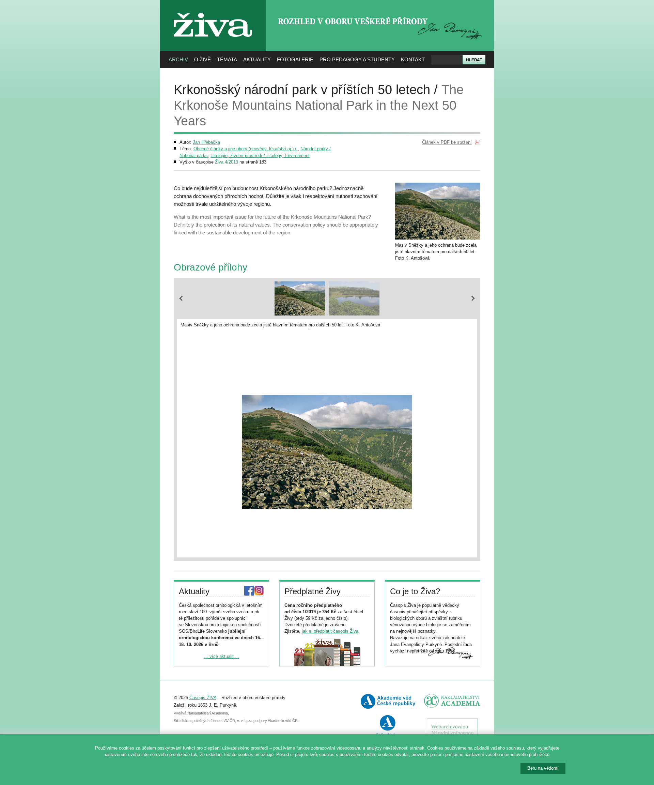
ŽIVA (213, 10)
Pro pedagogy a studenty (357, 59)
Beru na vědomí (543, 768)
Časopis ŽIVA (202, 697)
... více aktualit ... (221, 656)
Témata (227, 59)
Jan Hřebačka (206, 142)
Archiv (178, 59)
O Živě (202, 59)
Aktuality (257, 59)
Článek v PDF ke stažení (447, 142)
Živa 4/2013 (226, 162)
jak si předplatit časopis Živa (330, 631)
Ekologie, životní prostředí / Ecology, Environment (260, 155)
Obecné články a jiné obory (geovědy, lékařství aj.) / (245, 148)
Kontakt (413, 59)
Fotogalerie (295, 59)
